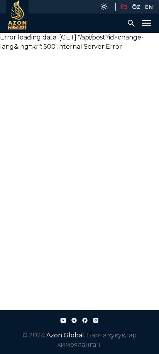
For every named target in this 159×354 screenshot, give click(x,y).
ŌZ (136, 6)
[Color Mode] (104, 6)
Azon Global (65, 335)
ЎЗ (123, 6)
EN (149, 6)
